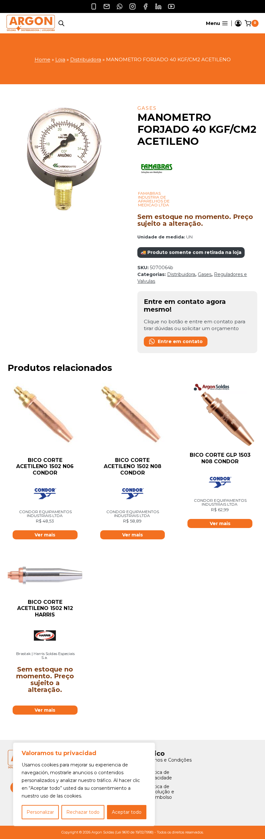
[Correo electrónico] (106, 6)
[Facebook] (145, 6)
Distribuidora (85, 59)
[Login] (238, 23)
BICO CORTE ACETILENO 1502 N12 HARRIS (45, 608)
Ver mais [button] (45, 535)
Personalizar (40, 812)
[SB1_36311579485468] (68, 160)
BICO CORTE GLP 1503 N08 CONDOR (220, 458)
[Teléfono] (93, 6)
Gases (147, 108)
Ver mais (45, 710)
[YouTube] (171, 6)
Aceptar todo (127, 812)
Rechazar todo (83, 812)
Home (42, 59)
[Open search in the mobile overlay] (61, 23)
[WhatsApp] (119, 6)
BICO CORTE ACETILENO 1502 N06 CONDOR (45, 466)
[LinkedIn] (158, 6)
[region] (84, 784)
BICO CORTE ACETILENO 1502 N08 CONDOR (132, 466)
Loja (60, 59)
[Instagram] (132, 6)
